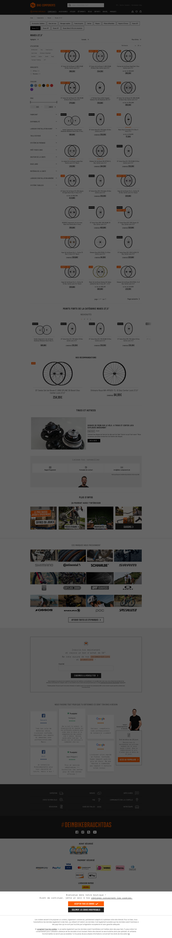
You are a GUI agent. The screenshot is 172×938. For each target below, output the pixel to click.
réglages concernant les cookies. (111, 898)
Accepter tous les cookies (84, 903)
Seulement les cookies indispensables (86, 909)
